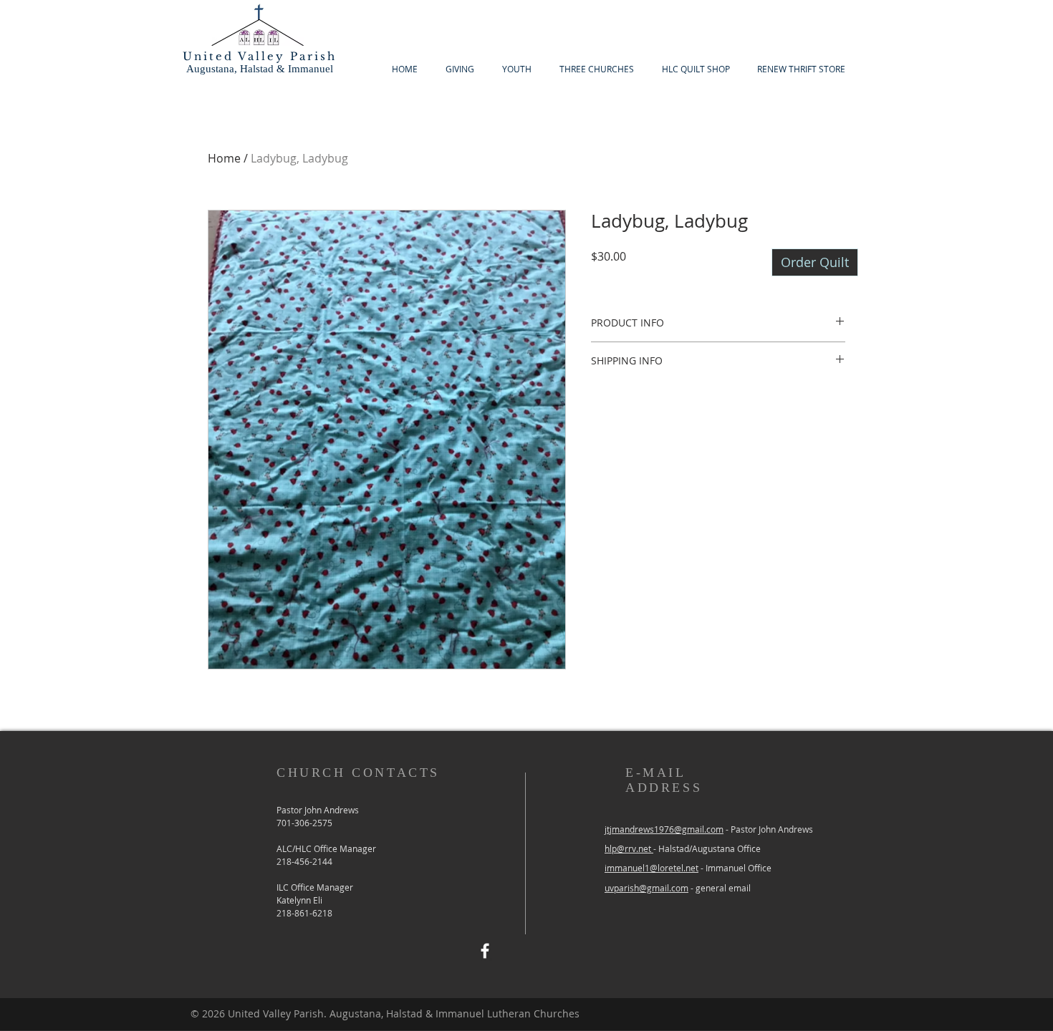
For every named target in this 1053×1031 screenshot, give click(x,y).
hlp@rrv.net (629, 848)
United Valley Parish (260, 56)
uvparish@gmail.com (646, 888)
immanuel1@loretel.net (651, 867)
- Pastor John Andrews (768, 829)
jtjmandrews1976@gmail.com (664, 829)
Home (224, 158)
